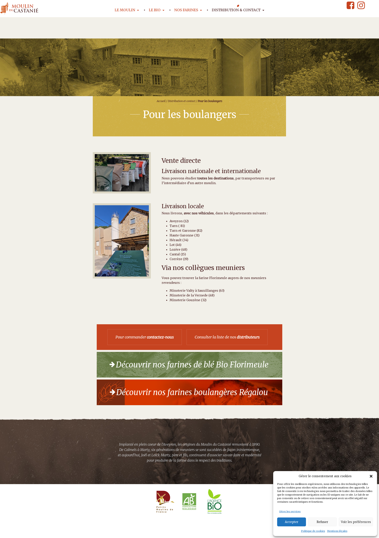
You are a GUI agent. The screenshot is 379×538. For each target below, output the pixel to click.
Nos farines (186, 10)
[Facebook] (350, 5)
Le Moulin (125, 10)
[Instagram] (361, 5)
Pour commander (144, 337)
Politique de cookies (313, 531)
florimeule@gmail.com (141, 532)
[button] (371, 476)
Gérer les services (290, 511)
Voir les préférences (356, 522)
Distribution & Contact (236, 10)
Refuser (322, 522)
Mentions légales (337, 531)
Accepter (291, 522)
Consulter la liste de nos (227, 337)
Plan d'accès (200, 532)
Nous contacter (175, 532)
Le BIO (155, 10)
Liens (251, 532)
